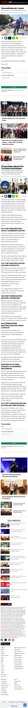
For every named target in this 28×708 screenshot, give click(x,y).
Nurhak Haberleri (18, 661)
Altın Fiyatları (4, 690)
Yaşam (2, 672)
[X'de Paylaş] (9, 38)
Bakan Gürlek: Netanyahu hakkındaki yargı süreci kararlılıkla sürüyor (19, 158)
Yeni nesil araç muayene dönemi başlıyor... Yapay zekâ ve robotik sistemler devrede (12, 142)
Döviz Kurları (3, 689)
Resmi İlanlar (3, 679)
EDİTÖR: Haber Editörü (18, 12)
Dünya (2, 651)
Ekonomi (3, 649)
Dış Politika (3, 676)
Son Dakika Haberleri (18, 689)
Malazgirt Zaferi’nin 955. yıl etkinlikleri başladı (19, 511)
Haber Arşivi (17, 685)
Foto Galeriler (4, 683)
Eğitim (2, 661)
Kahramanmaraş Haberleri (20, 647)
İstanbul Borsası (4, 687)
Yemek (2, 668)
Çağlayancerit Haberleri (19, 653)
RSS (5, 702)
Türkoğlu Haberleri (18, 664)
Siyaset (2, 657)
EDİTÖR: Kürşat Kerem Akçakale (20, 176)
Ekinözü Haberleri (18, 655)
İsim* (2, 70)
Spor (2, 663)
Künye (15, 679)
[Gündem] (14, 109)
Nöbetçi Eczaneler (5, 694)
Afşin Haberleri (17, 649)
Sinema (2, 670)
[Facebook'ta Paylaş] (5, 38)
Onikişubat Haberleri (18, 668)
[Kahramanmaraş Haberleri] (14, 465)
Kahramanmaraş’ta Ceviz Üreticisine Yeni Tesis (19, 504)
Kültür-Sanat (3, 674)
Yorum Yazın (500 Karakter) (7, 75)
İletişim (15, 683)
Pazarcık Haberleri (18, 663)
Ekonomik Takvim (18, 687)
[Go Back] (25, 705)
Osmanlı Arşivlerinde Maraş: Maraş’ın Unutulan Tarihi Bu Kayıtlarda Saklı (19, 150)
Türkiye (2, 666)
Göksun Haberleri (18, 659)
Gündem (9, 164)
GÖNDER (14, 87)
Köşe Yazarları (4, 681)
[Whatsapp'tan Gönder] (13, 38)
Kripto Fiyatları (4, 692)
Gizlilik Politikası (17, 681)
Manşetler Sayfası (5, 685)
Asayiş (8, 6)
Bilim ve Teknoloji (4, 655)
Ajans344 (3, 6)
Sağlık (2, 659)
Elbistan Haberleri (18, 657)
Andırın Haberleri (18, 651)
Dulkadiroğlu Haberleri (19, 666)
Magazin (3, 653)
